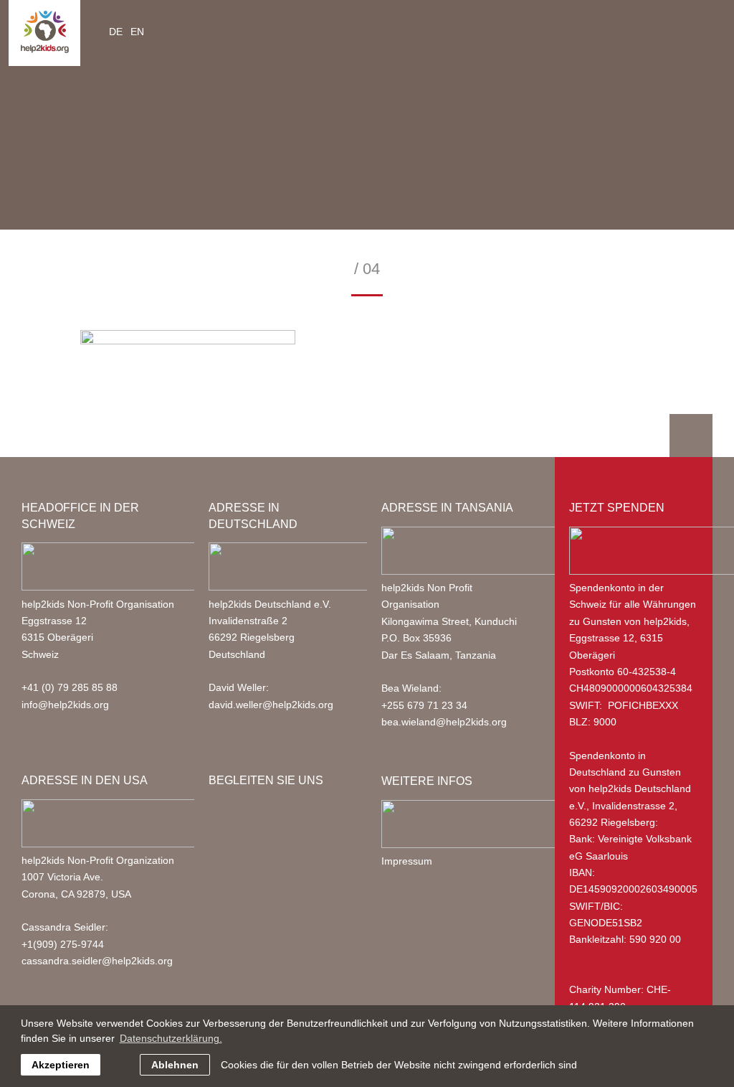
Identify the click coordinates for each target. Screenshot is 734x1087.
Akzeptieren (61, 1064)
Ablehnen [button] (175, 1064)
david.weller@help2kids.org (271, 704)
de (116, 31)
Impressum (406, 861)
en (137, 31)
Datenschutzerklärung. (171, 1038)
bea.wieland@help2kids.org (444, 722)
